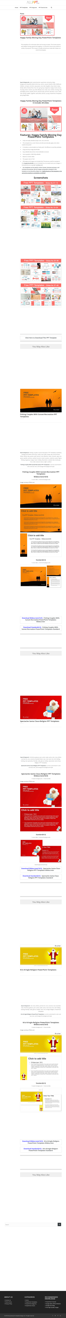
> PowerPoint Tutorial (50, 1302)
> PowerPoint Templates (31, 1302)
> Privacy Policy (8, 1304)
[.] (49, 7)
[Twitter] (55, 1315)
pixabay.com (39, 165)
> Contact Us (7, 1300)
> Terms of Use (8, 1302)
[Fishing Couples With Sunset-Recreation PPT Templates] (41, 400)
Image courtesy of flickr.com (27, 482)
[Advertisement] (41, 66)
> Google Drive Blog (50, 1305)
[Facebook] (52, 1315)
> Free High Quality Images (52, 1307)
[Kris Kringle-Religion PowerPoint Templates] (41, 956)
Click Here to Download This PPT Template (41, 338)
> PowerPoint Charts (30, 1305)
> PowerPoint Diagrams (31, 1304)
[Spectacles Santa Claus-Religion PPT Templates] (41, 707)
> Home (27, 1300)
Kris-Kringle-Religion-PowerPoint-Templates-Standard (43, 1149)
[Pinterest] (58, 1315)
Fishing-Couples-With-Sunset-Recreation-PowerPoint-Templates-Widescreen (42, 620)
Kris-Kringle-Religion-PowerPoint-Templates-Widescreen (44, 1142)
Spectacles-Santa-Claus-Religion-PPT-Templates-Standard (43, 877)
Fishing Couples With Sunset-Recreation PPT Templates (38, 415)
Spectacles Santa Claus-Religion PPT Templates (39, 721)
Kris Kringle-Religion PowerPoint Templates (38, 970)
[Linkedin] (60, 1315)
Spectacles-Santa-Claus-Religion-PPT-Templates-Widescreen (43, 869)
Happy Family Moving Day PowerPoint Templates (40, 37)
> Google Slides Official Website (53, 1303)
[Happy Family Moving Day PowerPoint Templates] (41, 25)
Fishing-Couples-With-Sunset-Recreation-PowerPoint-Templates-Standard (41, 628)
